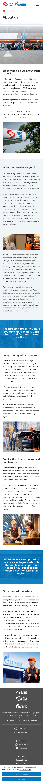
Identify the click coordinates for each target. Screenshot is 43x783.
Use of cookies (25, 770)
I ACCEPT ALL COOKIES (21, 774)
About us (21, 756)
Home (8, 11)
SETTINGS (21, 779)
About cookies (21, 764)
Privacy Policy (21, 760)
